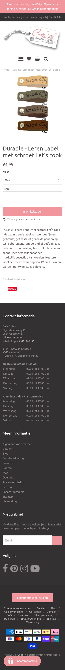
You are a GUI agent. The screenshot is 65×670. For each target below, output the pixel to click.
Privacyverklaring (13, 482)
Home (6, 69)
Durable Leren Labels (15, 279)
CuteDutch (18, 654)
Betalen (7, 448)
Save (13, 288)
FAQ (5, 472)
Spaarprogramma (13, 491)
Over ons (8, 477)
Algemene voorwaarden (17, 444)
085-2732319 (14, 337)
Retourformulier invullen (32, 598)
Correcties (9, 463)
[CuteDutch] (32, 39)
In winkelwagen (32, 211)
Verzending (10, 501)
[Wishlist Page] (29, 58)
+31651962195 (25, 341)
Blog (5, 453)
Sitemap (8, 496)
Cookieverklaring (13, 458)
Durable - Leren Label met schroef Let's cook (36, 69)
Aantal (6, 188)
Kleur (6, 171)
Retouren (8, 487)
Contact (7, 467)
